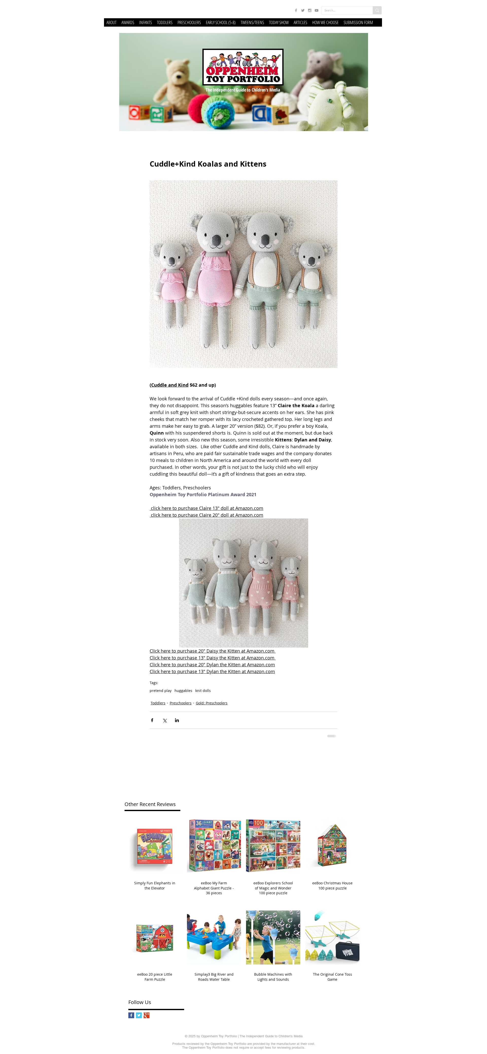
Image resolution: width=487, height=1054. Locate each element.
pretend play (160, 690)
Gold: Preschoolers (212, 703)
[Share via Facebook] (152, 720)
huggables (183, 690)
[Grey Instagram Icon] (309, 10)
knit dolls (203, 690)
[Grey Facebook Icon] (296, 10)
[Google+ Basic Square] (146, 1015)
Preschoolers (181, 703)
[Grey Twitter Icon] (303, 10)
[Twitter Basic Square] (139, 1015)
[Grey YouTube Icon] (316, 10)
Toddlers (158, 703)
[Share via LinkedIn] (177, 720)
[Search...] (377, 10)
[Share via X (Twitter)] (164, 720)
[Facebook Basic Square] (131, 1015)
